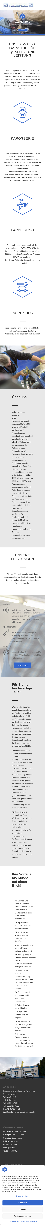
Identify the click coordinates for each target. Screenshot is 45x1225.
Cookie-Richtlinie (13, 1221)
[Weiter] (39, 1067)
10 (30, 1076)
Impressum (33, 1221)
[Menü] (38, 5)
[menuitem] (38, 5)
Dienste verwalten (22, 1196)
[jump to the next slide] (36, 22)
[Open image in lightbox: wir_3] (42, 1075)
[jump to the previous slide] (9, 22)
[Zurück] (5, 1067)
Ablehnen (22, 1209)
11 (32, 1076)
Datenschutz (25, 1221)
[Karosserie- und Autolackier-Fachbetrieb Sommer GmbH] (18, 5)
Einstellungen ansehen (22, 1216)
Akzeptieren (22, 1203)
